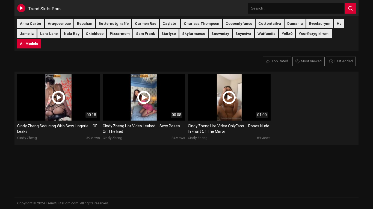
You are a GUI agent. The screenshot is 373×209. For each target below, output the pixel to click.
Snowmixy (220, 33)
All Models (29, 43)
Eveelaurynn (319, 23)
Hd (339, 23)
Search (350, 8)
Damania (295, 23)
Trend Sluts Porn (44, 8)
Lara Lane (49, 33)
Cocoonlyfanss (239, 23)
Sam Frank (145, 33)
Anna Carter (31, 23)
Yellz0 (287, 33)
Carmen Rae (145, 23)
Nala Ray (71, 33)
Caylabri (169, 23)
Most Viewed (311, 61)
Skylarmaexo (193, 33)
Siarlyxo (168, 33)
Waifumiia (266, 33)
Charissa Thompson (201, 23)
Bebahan (84, 23)
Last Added (343, 61)
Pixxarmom (120, 33)
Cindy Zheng (27, 138)
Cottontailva (269, 23)
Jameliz (27, 33)
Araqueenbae (59, 23)
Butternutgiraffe (114, 23)
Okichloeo (94, 33)
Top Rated (279, 61)
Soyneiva (243, 33)
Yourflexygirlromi (314, 33)
